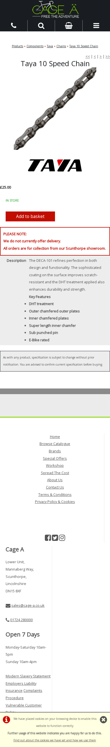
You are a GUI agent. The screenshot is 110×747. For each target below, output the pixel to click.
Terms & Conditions (55, 494)
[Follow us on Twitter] (55, 538)
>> (107, 56)
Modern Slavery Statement (28, 676)
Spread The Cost (55, 472)
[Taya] (55, 165)
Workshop (55, 465)
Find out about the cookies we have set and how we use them (55, 740)
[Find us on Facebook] (48, 538)
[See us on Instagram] (62, 538)
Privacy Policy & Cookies (55, 501)
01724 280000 (21, 619)
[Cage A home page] (55, 9)
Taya (50, 46)
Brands (55, 451)
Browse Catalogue (54, 443)
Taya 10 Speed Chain (83, 46)
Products (17, 46)
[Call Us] (14, 25)
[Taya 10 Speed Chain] (55, 108)
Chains (61, 46)
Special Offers (55, 458)
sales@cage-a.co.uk (28, 605)
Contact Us (55, 487)
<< (87, 56)
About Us (55, 479)
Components (35, 46)
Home (55, 436)
